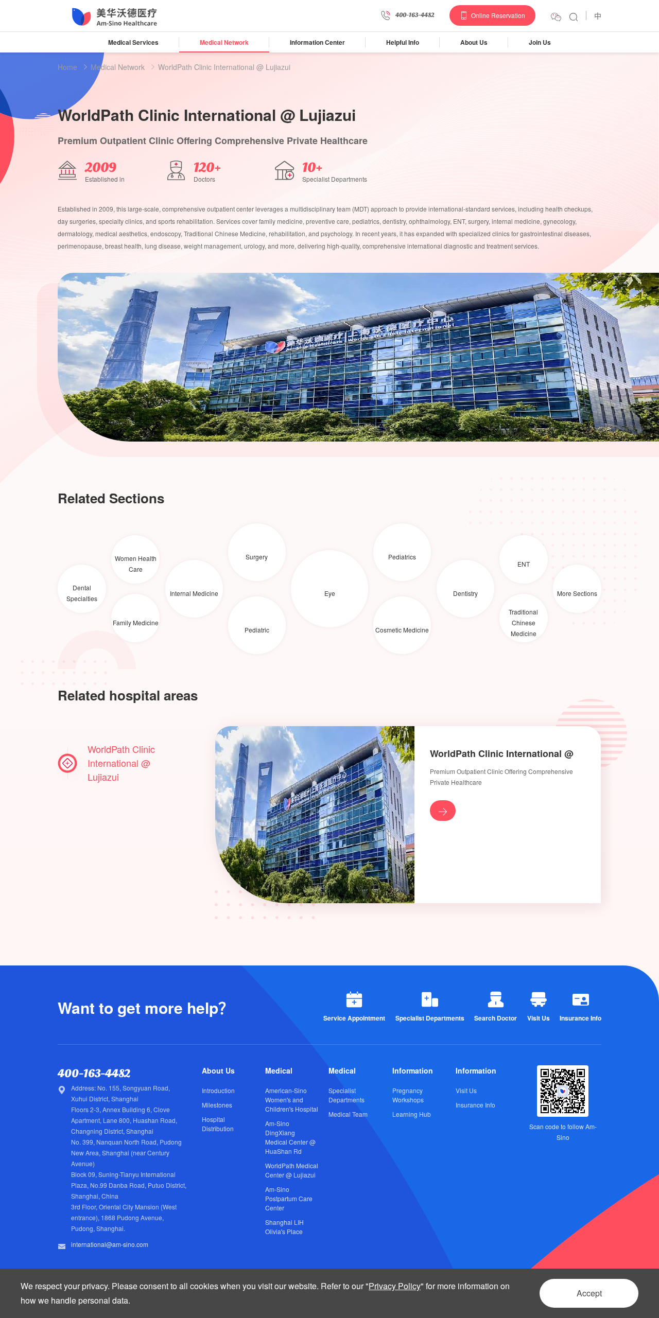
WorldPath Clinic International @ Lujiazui (224, 67)
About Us (474, 42)
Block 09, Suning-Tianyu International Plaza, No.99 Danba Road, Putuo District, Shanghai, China (128, 1185)
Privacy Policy (395, 1286)
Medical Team (348, 1114)
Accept (589, 1293)
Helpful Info (402, 42)
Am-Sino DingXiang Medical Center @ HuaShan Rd (290, 1137)
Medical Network (224, 42)
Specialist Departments (346, 1095)
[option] (358, 357)
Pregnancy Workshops (408, 1095)
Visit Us (466, 1090)
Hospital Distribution (218, 1124)
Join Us (540, 42)
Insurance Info (475, 1104)
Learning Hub (411, 1114)
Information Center (317, 42)
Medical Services (133, 42)
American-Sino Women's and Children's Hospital (291, 1099)
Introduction (218, 1090)
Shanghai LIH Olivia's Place (284, 1227)
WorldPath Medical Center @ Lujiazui (291, 1170)
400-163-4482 (94, 1073)
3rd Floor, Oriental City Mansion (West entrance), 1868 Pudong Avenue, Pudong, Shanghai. (124, 1217)
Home (67, 67)
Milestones (217, 1104)
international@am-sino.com (109, 1244)
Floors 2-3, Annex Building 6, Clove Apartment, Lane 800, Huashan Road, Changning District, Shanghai (124, 1120)
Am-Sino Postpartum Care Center (289, 1198)
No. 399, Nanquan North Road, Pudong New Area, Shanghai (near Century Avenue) (126, 1152)
